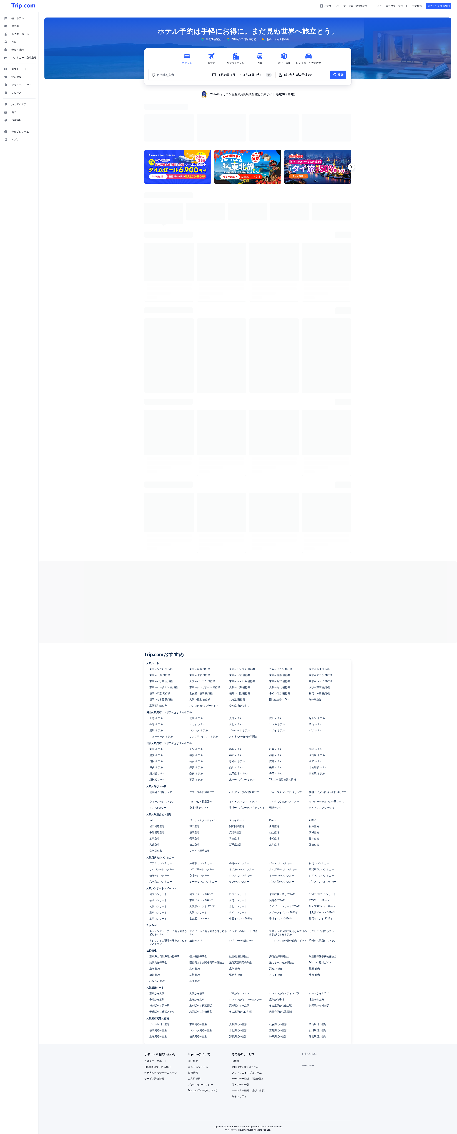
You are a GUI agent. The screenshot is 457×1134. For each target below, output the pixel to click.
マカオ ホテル (197, 587)
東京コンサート (158, 776)
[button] (6, 6)
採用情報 (193, 936)
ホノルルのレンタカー (241, 732)
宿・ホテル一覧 (240, 948)
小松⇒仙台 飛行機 (279, 556)
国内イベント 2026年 (201, 757)
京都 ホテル (315, 612)
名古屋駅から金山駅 (280, 869)
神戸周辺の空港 (278, 900)
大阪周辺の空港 (238, 887)
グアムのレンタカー (160, 726)
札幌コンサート (158, 769)
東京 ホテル (156, 612)
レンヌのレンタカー (240, 739)
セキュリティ (239, 959)
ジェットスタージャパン (203, 683)
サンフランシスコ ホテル (203, 600)
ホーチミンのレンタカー (203, 745)
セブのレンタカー (239, 745)
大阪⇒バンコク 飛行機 (202, 544)
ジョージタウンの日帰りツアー (286, 655)
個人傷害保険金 (198, 819)
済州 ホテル (156, 593)
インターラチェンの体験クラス (326, 665)
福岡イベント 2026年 (321, 782)
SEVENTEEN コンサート (322, 757)
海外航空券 (315, 563)
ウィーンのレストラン (161, 665)
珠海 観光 (314, 838)
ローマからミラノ (319, 856)
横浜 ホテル (196, 618)
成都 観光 (154, 838)
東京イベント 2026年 (201, 763)
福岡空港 (194, 695)
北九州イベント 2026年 (322, 776)
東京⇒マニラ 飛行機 (320, 538)
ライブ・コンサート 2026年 (284, 769)
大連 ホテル (235, 581)
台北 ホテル (235, 587)
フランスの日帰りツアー (203, 655)
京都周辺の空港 (278, 893)
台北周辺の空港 (238, 893)
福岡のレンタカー (319, 726)
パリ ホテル (315, 593)
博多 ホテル (156, 630)
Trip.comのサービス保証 (157, 930)
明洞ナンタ (275, 671)
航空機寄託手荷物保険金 (323, 819)
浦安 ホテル (156, 618)
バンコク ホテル (198, 593)
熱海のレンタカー (159, 739)
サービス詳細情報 (154, 942)
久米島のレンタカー (160, 745)
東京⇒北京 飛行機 (199, 538)
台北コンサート (238, 769)
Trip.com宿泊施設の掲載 (282, 643)
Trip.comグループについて (202, 953)
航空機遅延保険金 (239, 819)
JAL (151, 683)
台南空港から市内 (239, 569)
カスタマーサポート (155, 924)
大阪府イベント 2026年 (202, 769)
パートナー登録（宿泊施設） (248, 942)
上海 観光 (154, 832)
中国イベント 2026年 (241, 782)
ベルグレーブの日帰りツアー (245, 655)
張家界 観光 (235, 838)
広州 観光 (234, 832)
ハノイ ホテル (277, 593)
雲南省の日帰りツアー (161, 655)
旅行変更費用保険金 (240, 826)
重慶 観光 (314, 832)
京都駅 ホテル (317, 637)
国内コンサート (158, 757)
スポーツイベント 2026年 (283, 776)
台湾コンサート (238, 763)
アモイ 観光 (275, 838)
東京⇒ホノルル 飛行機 (242, 544)
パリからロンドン (239, 856)
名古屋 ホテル (317, 618)
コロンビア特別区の (200, 665)
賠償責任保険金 (158, 826)
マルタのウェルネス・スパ (284, 665)
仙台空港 (274, 695)
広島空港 (154, 702)
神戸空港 (314, 689)
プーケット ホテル (239, 593)
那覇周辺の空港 (238, 900)
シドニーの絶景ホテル (241, 804)
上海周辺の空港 (158, 900)
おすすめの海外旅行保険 (243, 600)
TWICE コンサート (319, 763)
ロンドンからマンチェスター (245, 863)
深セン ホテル (317, 581)
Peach (272, 683)
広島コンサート (158, 782)
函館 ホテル (275, 630)
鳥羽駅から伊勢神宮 (200, 875)
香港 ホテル (156, 587)
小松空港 (274, 702)
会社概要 (193, 924)
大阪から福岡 (196, 856)
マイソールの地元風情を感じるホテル (208, 796)
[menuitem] (19, 18)
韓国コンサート (238, 757)
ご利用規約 (194, 942)
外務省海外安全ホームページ (160, 936)
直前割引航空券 (158, 569)
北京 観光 (194, 832)
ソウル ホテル (277, 587)
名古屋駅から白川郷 (240, 875)
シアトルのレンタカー (321, 739)
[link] (326, 6)
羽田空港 (194, 689)
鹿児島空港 (235, 695)
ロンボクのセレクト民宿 (243, 794)
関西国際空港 (236, 689)
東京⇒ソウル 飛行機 (161, 532)
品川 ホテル (235, 630)
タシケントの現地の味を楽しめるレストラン (168, 806)
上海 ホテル (156, 581)
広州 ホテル (275, 581)
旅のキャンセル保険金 (281, 826)
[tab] (187, 59)
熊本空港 (314, 702)
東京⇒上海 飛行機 (159, 538)
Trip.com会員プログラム (245, 930)
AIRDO (312, 683)
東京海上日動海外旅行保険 (164, 819)
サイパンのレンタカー (161, 732)
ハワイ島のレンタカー (201, 732)
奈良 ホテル (196, 637)
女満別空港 (155, 714)
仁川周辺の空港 (318, 893)
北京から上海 (316, 863)
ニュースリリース (198, 930)
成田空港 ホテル (238, 637)
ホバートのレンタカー (281, 739)
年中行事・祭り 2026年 (282, 757)
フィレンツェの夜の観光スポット (288, 804)
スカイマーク (236, 683)
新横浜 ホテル (157, 643)
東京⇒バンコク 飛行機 (242, 532)
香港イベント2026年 (280, 782)
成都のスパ (195, 804)
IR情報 (235, 924)
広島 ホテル (275, 624)
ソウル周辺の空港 (159, 887)
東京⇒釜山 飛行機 (199, 532)
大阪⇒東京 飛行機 (319, 550)
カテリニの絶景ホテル (321, 794)
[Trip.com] (23, 6)
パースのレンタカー (280, 726)
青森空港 (234, 702)
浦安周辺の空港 (318, 900)
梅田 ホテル (275, 637)
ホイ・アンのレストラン (243, 665)
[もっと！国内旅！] (247, 120)
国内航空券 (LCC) (279, 563)
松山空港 (194, 708)
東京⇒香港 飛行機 (279, 538)
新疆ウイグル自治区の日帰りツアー (327, 657)
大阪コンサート (198, 776)
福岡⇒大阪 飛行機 (239, 556)
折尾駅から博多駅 (319, 869)
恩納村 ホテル (237, 624)
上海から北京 (196, 863)
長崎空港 (194, 702)
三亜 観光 (194, 844)
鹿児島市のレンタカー (321, 732)
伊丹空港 (274, 689)
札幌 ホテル (275, 612)
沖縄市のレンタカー (200, 726)
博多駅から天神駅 (159, 869)
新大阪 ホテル (157, 637)
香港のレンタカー (239, 726)
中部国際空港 (156, 695)
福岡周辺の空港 (158, 893)
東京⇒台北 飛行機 (319, 532)
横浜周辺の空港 (198, 900)
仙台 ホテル (196, 624)
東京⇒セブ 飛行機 (279, 544)
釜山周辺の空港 (318, 887)
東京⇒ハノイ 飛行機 (320, 544)
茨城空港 (314, 695)
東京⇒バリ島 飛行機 (161, 544)
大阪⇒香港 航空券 (199, 563)
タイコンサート (238, 776)
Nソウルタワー (157, 671)
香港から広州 (156, 863)
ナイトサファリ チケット (323, 671)
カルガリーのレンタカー (283, 732)
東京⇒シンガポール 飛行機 (204, 550)
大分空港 (154, 708)
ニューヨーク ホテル (161, 600)
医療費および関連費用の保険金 (206, 826)
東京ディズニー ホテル (242, 643)
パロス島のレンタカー (281, 745)
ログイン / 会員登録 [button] (438, 5)
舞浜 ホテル (196, 630)
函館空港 (314, 708)
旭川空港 (274, 708)
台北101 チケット (199, 671)
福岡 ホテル (235, 612)
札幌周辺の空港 (278, 887)
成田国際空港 (156, 689)
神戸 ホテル (235, 618)
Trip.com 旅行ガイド (320, 826)
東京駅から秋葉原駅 (200, 869)
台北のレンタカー (199, 739)
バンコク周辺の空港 (200, 893)
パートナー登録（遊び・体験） (249, 953)
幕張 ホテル (196, 643)
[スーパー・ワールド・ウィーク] (317, 120)
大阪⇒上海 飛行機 (239, 550)
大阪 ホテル (196, 612)
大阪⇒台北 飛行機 (279, 550)
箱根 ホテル (156, 624)
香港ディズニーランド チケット (247, 671)
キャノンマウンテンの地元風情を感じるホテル (168, 796)
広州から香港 (276, 863)
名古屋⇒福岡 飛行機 (201, 556)
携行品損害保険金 (279, 819)
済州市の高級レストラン (323, 804)
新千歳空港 (235, 708)
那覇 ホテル (275, 618)
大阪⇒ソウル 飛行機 (280, 532)
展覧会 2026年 (277, 763)
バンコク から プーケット (203, 569)
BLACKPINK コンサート (322, 769)
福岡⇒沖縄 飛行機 (319, 556)
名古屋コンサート (199, 782)
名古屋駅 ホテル (318, 630)
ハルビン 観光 (157, 844)
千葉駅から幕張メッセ (161, 875)
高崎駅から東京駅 (239, 869)
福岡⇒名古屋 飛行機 (161, 563)
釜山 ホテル (315, 587)
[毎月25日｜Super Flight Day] (177, 120)
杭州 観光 (194, 838)
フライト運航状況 (199, 714)
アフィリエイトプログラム (247, 936)
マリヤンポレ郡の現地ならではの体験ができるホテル (288, 796)
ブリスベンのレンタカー (323, 745)
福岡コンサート (158, 763)
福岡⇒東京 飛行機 (159, 556)
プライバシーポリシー (200, 948)
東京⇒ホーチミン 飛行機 (163, 550)
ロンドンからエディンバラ (284, 856)
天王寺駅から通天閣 (280, 875)
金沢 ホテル (315, 624)
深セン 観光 (275, 832)
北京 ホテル (196, 581)
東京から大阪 (156, 856)
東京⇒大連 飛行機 (239, 538)
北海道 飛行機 (237, 563)
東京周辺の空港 (198, 887)
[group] (211, 39)
